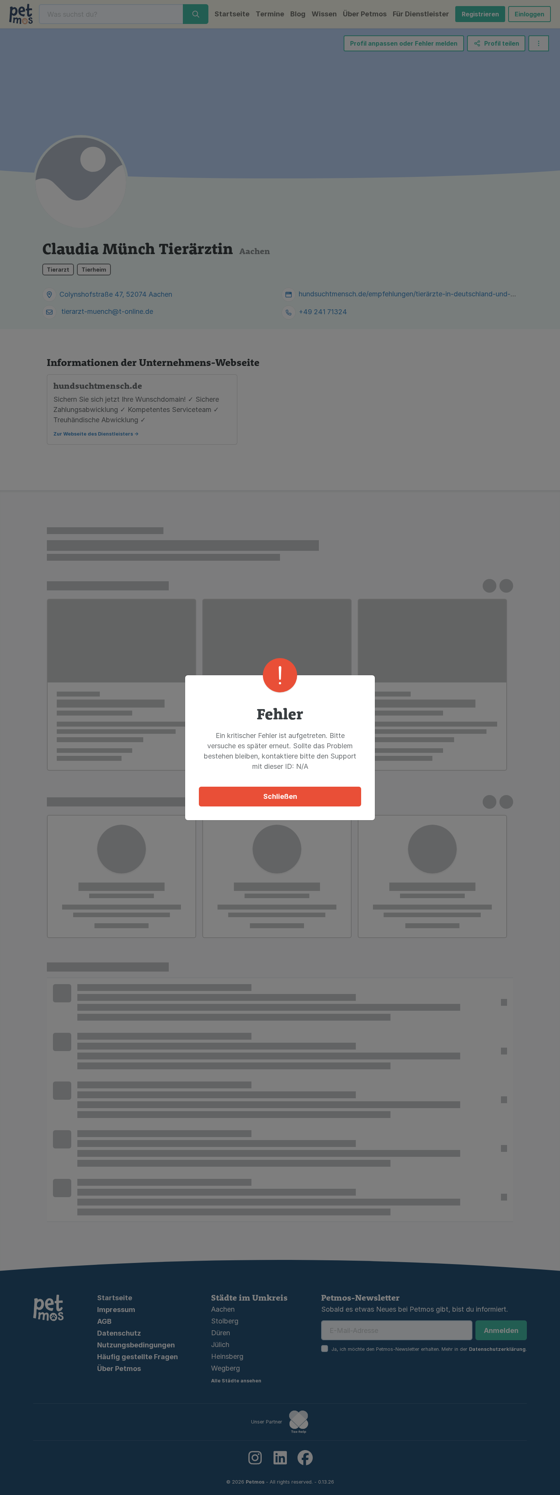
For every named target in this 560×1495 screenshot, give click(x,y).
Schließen (280, 796)
